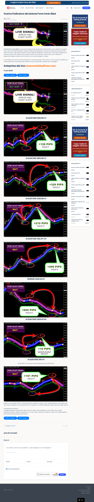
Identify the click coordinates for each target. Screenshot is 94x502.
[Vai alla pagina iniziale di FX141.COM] (11, 8)
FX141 (8, 18)
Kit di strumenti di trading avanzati (80, 19)
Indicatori (13, 425)
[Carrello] (71, 8)
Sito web (49, 461)
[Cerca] (67, 8)
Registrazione (77, 7)
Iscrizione (86, 7)
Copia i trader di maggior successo (80, 33)
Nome (8, 461)
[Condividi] (66, 426)
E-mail (28, 461)
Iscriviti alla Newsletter (13, 469)
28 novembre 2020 (11, 20)
